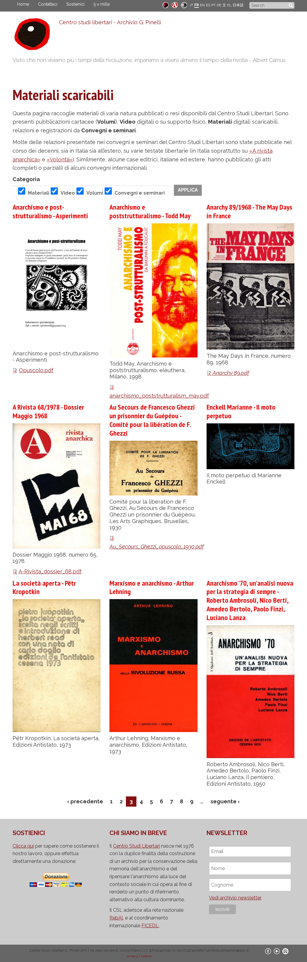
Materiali (38, 193)
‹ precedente (85, 801)
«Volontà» (60, 159)
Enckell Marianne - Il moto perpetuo (241, 411)
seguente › (225, 801)
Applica (188, 190)
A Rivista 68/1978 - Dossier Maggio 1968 (48, 411)
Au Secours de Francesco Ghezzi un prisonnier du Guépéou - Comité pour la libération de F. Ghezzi (152, 419)
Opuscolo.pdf (36, 370)
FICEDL (150, 925)
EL (229, 5)
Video (68, 193)
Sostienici (75, 4)
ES (208, 5)
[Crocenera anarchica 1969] (184, 4)
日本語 (238, 5)
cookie (146, 956)
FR (196, 5)
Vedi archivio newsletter (235, 898)
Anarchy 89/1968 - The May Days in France (249, 211)
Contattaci (47, 4)
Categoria (26, 179)
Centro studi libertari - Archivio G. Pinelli (110, 22)
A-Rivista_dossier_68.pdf (50, 571)
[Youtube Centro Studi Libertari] (277, 951)
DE (219, 5)
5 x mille (102, 4)
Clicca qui (23, 846)
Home (23, 4)
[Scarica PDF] (210, 373)
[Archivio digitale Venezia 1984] (175, 4)
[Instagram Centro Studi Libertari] (285, 951)
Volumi (94, 193)
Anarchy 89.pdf (231, 373)
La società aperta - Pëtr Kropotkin (44, 587)
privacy (132, 956)
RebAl (116, 918)
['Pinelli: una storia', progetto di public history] (165, 4)
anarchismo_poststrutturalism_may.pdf (159, 396)
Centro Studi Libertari (136, 846)
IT (191, 5)
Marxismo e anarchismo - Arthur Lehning (151, 587)
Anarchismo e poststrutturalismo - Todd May (150, 211)
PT (213, 5)
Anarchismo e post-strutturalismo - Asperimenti (50, 211)
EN (202, 5)
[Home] (36, 35)
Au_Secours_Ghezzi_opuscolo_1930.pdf (156, 546)
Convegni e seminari (140, 193)
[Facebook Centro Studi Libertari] (268, 951)
